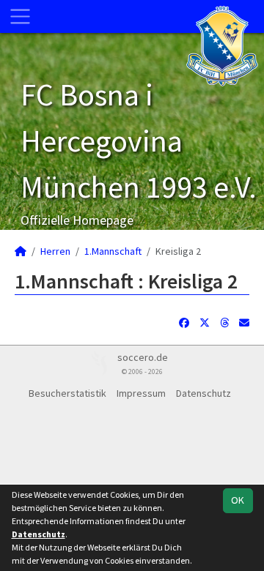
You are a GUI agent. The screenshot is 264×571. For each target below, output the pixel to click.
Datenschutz (203, 393)
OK (237, 500)
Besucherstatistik (67, 393)
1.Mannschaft (113, 251)
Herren (55, 251)
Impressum (141, 393)
